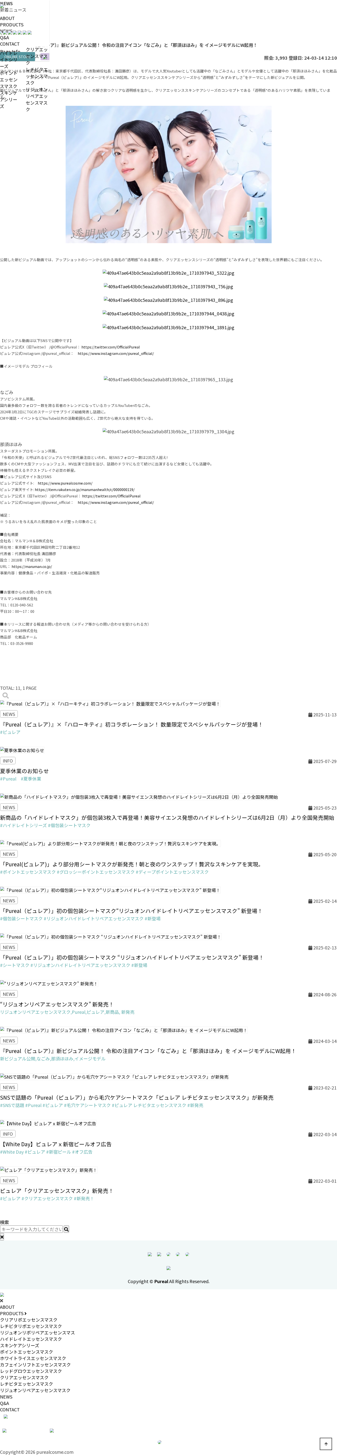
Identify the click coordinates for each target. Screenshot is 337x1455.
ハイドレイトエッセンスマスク (31, 1339)
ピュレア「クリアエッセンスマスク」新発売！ (57, 1190)
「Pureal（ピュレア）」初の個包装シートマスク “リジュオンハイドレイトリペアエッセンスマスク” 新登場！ (132, 957)
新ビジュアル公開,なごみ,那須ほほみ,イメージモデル (53, 1058)
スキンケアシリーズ (19, 1345)
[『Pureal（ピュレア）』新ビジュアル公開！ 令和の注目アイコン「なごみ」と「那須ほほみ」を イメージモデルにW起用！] (124, 1029)
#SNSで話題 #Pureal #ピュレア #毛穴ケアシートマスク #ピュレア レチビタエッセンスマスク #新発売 (101, 1105)
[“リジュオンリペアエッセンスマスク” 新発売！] (49, 982)
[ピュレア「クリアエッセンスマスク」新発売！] (48, 1169)
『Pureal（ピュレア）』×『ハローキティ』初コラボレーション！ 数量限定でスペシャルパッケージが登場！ (131, 724)
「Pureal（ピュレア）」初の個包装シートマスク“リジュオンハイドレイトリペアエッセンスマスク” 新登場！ (131, 910)
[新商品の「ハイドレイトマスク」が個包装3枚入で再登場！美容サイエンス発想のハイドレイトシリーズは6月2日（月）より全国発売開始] (139, 796)
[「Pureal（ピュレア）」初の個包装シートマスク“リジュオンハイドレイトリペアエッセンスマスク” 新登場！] (110, 889)
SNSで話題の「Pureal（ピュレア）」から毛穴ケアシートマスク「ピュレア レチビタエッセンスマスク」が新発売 (137, 1097)
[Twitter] (187, 1253)
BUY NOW (173, 1441)
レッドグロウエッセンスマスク (31, 1371)
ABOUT (7, 18)
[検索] (5, 695)
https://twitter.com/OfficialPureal (110, 346)
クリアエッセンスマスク (37, 56)
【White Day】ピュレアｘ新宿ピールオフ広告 (56, 1144)
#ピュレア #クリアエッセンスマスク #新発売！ (47, 1198)
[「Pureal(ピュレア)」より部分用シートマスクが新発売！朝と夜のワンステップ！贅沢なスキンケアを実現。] (110, 842)
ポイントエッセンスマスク (26, 1351)
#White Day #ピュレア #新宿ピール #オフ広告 (46, 1151)
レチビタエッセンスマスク (37, 76)
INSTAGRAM (25, 1429)
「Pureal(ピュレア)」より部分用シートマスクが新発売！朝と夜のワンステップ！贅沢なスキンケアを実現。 (132, 864)
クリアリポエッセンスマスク (28, 1319)
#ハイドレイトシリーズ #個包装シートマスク (45, 825)
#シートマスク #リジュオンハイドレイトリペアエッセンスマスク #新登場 (73, 965)
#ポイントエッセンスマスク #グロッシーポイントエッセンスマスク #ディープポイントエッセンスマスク (104, 872)
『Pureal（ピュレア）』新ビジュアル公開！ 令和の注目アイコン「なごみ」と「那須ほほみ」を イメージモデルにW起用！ (148, 1051)
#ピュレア (10, 732)
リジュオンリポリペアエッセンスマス (37, 1332)
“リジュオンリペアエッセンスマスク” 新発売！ (57, 1004)
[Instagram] (178, 1253)
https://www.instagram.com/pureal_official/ (116, 353)
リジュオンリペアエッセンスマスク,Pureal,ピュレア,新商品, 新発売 (67, 1012)
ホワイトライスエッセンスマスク (33, 1358)
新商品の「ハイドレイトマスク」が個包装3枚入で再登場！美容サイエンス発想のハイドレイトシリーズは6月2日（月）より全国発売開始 (167, 817)
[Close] (2, 1236)
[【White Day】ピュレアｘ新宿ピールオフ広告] (48, 1122)
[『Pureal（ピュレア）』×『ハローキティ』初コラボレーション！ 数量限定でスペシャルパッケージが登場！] (110, 703)
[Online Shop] (168, 1253)
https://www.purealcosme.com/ (65, 483)
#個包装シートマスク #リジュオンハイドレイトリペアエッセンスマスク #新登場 (80, 918)
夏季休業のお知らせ (24, 771)
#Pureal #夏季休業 (20, 778)
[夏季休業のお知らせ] (22, 749)
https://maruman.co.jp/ (32, 566)
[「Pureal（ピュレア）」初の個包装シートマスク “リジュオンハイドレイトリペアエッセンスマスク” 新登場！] (111, 936)
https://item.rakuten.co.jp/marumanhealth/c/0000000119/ (85, 489)
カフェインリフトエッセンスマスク (35, 1364)
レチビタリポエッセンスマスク (31, 1326)
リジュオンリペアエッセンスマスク (37, 99)
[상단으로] (326, 1444)
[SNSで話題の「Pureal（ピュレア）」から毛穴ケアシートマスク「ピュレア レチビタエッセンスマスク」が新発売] (114, 1076)
